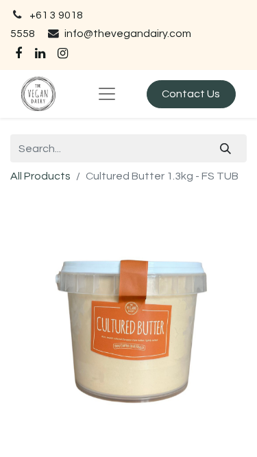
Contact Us (191, 93)
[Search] (226, 148)
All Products (40, 176)
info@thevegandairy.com (127, 33)
